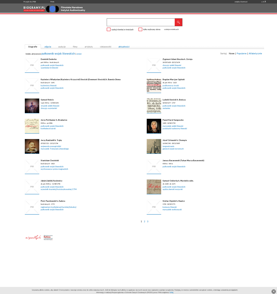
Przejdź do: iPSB (30, 2)
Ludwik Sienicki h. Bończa (174, 100)
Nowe (231, 53)
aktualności (123, 46)
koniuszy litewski (170, 207)
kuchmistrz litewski (49, 85)
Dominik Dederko (49, 59)
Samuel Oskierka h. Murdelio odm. (178, 181)
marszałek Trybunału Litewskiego (55, 149)
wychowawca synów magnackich (54, 169)
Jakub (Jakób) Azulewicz (51, 181)
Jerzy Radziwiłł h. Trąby (51, 140)
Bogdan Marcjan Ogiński (174, 79)
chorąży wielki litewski (172, 65)
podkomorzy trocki (171, 85)
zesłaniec (166, 108)
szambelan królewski (49, 68)
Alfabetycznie (255, 53)
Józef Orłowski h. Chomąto (175, 140)
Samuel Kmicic (47, 100)
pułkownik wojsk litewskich (58, 53)
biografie (32, 46)
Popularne (242, 53)
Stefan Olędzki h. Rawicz (174, 201)
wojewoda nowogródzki (51, 146)
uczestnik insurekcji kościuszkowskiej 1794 (59, 189)
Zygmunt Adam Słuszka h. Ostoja (177, 59)
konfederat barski (48, 128)
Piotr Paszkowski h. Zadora (53, 201)
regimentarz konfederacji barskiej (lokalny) (58, 207)
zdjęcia (47, 46)
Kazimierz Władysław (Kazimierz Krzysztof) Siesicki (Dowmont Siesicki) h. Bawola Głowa (80, 79)
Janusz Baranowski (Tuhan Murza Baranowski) (183, 160)
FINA (52, 2)
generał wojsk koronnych (173, 149)
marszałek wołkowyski (172, 209)
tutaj (171, 292)
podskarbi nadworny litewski (175, 128)
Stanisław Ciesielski (50, 160)
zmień (79, 54)
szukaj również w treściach (122, 29)
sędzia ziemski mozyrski (173, 189)
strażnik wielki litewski (50, 106)
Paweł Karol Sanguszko (173, 120)
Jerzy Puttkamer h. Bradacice (54, 120)
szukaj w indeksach (171, 29)
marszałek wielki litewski (173, 126)
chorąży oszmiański (49, 108)
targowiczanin (168, 146)
